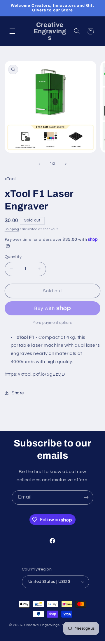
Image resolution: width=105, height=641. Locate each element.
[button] (12, 31)
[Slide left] (39, 163)
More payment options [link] (52, 323)
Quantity (13, 257)
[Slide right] (65, 163)
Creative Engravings (42, 625)
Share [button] (18, 393)
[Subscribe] (86, 497)
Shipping (12, 229)
